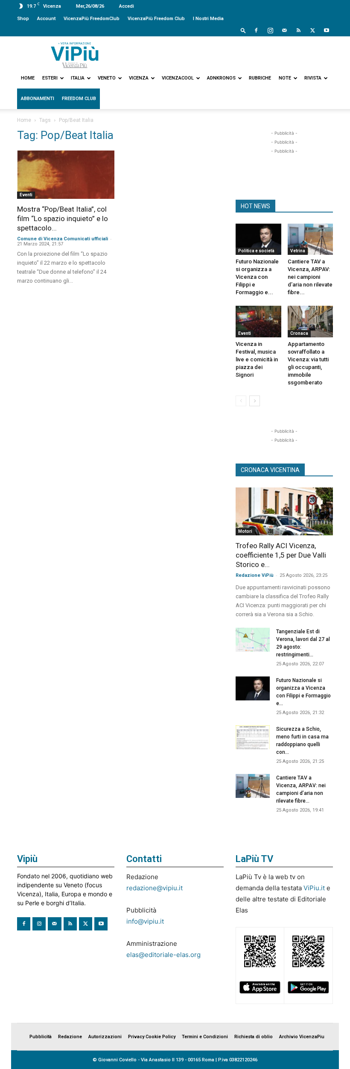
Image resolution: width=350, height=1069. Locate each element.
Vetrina (297, 250)
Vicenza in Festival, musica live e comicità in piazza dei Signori (257, 359)
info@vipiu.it (145, 921)
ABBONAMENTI (37, 98)
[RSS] (298, 30)
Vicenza (139, 78)
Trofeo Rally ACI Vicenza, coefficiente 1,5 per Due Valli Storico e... (281, 555)
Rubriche (260, 78)
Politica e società (256, 250)
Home (28, 78)
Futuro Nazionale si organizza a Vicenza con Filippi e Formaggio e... (257, 276)
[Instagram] (270, 30)
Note (285, 78)
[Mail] (284, 30)
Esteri (50, 78)
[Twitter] (312, 30)
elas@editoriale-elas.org (163, 955)
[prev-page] (241, 401)
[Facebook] (256, 30)
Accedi (126, 6)
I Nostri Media (208, 18)
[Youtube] (326, 30)
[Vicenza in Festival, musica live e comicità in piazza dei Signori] (258, 321)
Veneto (107, 78)
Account (46, 18)
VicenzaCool (178, 78)
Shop (23, 18)
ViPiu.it (314, 888)
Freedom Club (79, 98)
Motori (245, 531)
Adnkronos (221, 78)
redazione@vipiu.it (154, 888)
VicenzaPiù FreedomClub (92, 18)
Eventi (26, 194)
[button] (243, 30)
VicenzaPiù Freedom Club (156, 18)
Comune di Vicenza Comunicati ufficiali (62, 239)
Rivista (312, 78)
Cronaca (299, 333)
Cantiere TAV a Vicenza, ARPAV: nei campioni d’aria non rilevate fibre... (310, 276)
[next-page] (254, 401)
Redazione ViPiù (255, 575)
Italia (78, 78)
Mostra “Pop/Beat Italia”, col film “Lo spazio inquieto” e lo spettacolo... (62, 218)
